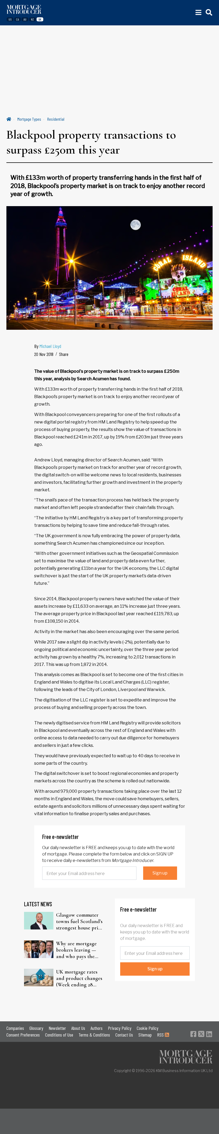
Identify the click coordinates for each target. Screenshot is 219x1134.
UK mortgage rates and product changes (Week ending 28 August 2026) (79, 978)
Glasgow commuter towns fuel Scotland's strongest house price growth (79, 921)
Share (63, 354)
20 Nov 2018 (43, 354)
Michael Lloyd (50, 346)
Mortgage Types (29, 118)
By (47, 346)
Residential (55, 118)
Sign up (159, 873)
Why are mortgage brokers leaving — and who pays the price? (76, 950)
